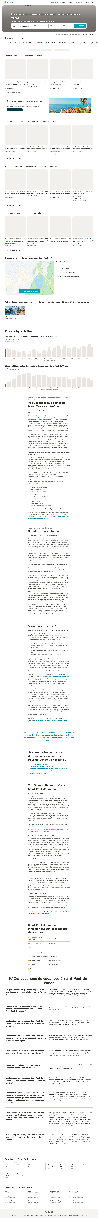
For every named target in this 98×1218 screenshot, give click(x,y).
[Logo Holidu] (11, 2)
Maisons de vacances (26, 42)
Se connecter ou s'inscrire (14, 110)
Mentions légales (39, 1215)
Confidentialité (52, 1215)
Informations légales (74, 1215)
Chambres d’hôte (11, 42)
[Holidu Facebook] (52, 1212)
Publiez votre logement (67, 2)
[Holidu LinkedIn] (49, 1212)
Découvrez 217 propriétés (29, 291)
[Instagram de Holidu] (46, 1212)
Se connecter (78, 2)
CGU (46, 1215)
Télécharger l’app (55, 2)
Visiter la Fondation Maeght (39, 764)
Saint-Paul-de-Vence (87, 34)
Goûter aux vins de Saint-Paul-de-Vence (42, 771)
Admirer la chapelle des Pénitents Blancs (43, 766)
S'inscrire (87, 2)
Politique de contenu (62, 1215)
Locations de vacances (62, 34)
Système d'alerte (84, 1215)
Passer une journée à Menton (39, 773)
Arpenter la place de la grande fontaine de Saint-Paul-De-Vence (49, 768)
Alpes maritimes (76, 34)
